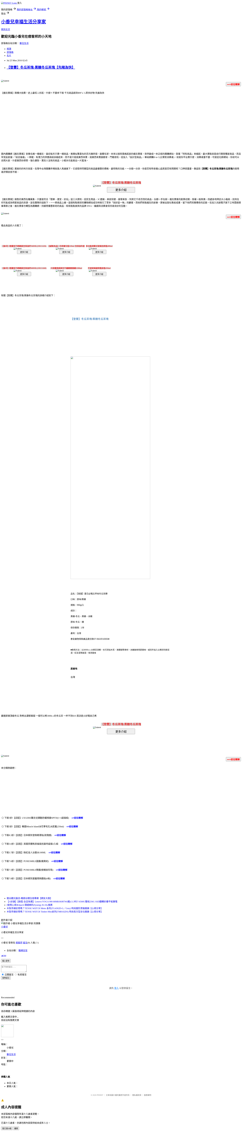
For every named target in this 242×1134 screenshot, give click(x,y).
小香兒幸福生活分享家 (23, 21)
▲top (3, 955)
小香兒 (4, 927)
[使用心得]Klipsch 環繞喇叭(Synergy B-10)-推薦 (30, 905)
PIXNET (100, 1095)
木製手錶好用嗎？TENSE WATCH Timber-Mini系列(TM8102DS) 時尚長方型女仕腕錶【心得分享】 (55, 911)
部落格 (10, 52)
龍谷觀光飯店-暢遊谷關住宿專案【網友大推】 (29, 898)
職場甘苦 (22, 950)
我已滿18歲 (6, 1128)
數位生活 (24, 43)
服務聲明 (147, 1095)
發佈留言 (6, 978)
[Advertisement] (97, 119)
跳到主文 (5, 29)
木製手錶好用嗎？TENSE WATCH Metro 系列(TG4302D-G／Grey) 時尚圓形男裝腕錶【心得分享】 (55, 908)
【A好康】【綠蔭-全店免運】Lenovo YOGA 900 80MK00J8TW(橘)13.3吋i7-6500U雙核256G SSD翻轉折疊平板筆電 (62, 901)
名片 (9, 55)
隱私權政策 (136, 1095)
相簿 (9, 49)
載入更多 (6, 961)
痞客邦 (19, 943)
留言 (25, 943)
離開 (16, 1128)
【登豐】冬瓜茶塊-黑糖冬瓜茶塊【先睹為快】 (41, 67)
